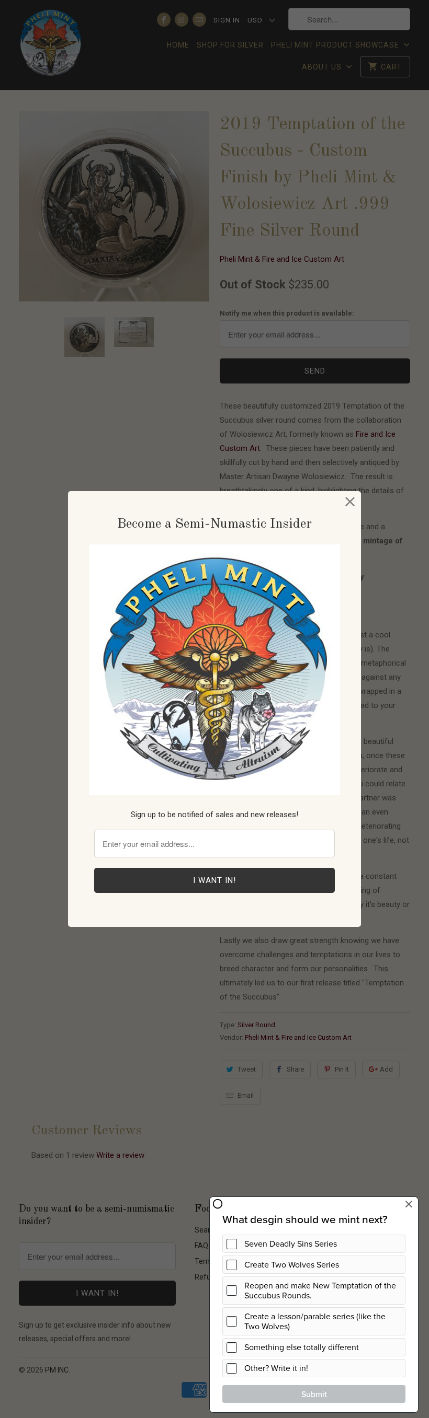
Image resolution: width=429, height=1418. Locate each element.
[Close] (350, 502)
